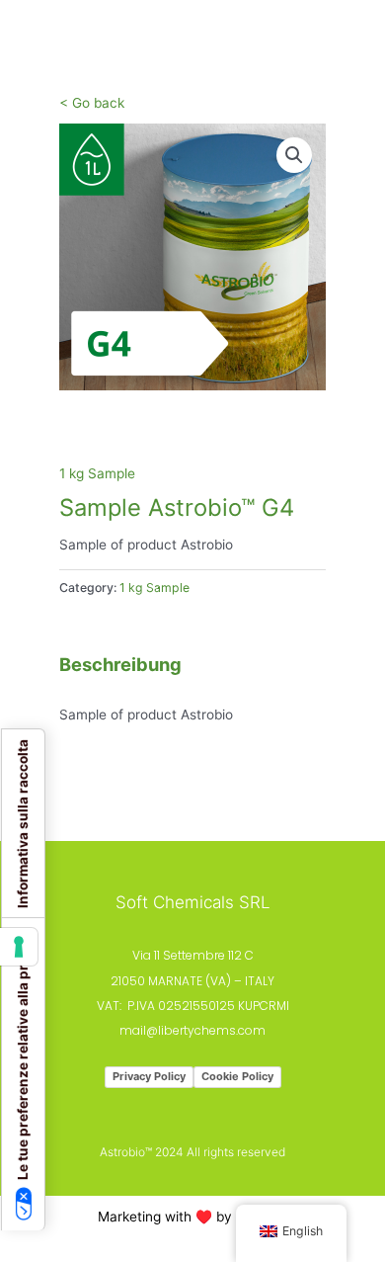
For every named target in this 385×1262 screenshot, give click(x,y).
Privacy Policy (149, 1076)
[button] (294, 155)
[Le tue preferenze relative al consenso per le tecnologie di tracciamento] (19, 947)
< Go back (91, 103)
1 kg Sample (97, 473)
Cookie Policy (237, 1076)
